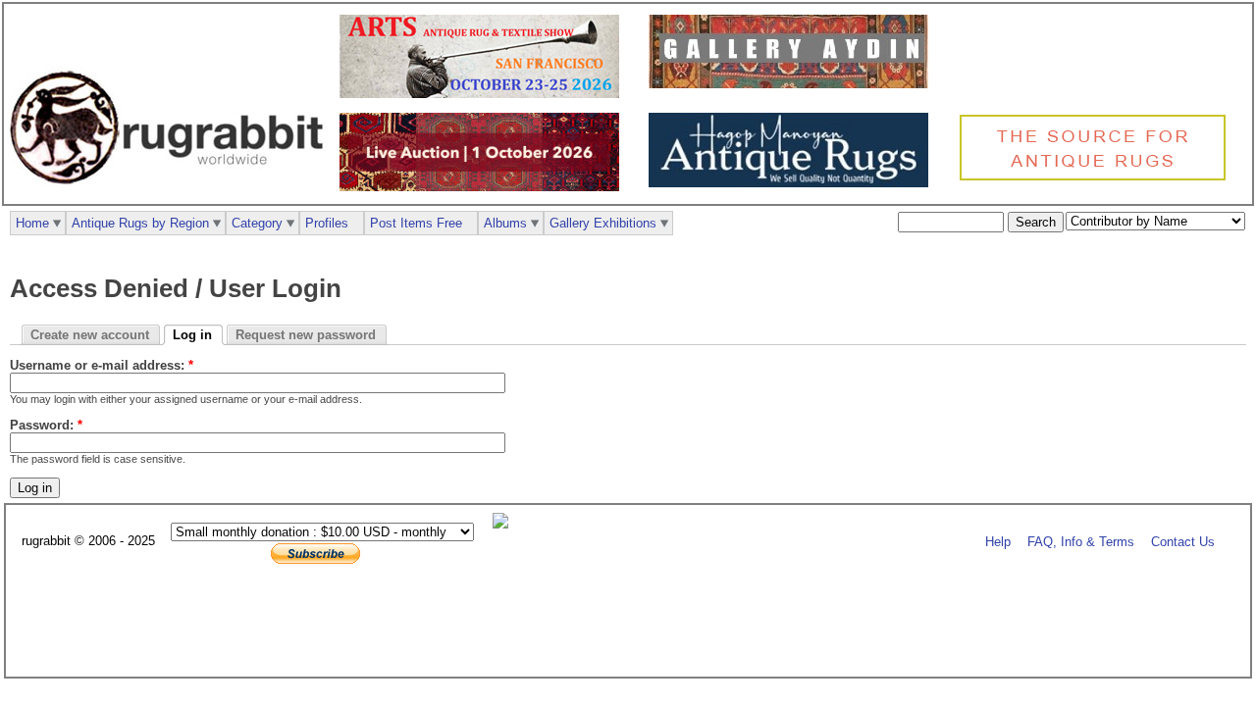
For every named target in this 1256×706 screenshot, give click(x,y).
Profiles (326, 223)
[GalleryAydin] (793, 83)
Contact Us (1183, 541)
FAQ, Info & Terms (1080, 541)
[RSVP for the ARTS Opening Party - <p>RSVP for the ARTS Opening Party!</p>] (505, 524)
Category (257, 223)
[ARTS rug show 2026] (484, 93)
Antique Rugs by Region (140, 223)
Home (32, 223)
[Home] (172, 194)
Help (998, 541)
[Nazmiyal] (1097, 178)
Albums (505, 223)
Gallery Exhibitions (603, 223)
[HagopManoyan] (793, 183)
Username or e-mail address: (101, 365)
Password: (46, 425)
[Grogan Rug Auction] (484, 186)
